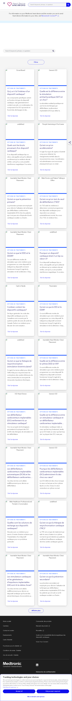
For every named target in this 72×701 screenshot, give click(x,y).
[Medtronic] (16, 4)
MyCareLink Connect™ (49, 16)
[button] (3, 3)
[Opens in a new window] (37, 665)
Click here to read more (9, 687)
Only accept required (53, 691)
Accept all (19, 691)
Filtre (36, 62)
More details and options (36, 697)
